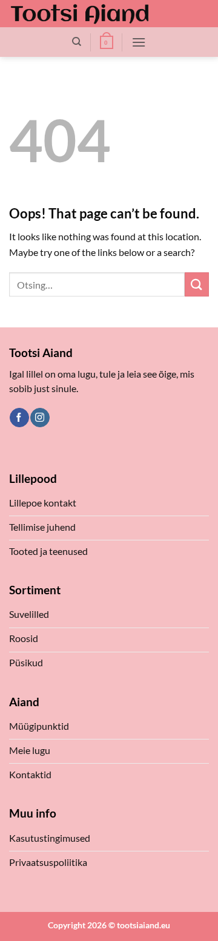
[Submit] (197, 284)
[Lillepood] (80, 13)
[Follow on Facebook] (19, 417)
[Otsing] (76, 41)
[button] (106, 42)
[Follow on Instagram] (39, 417)
